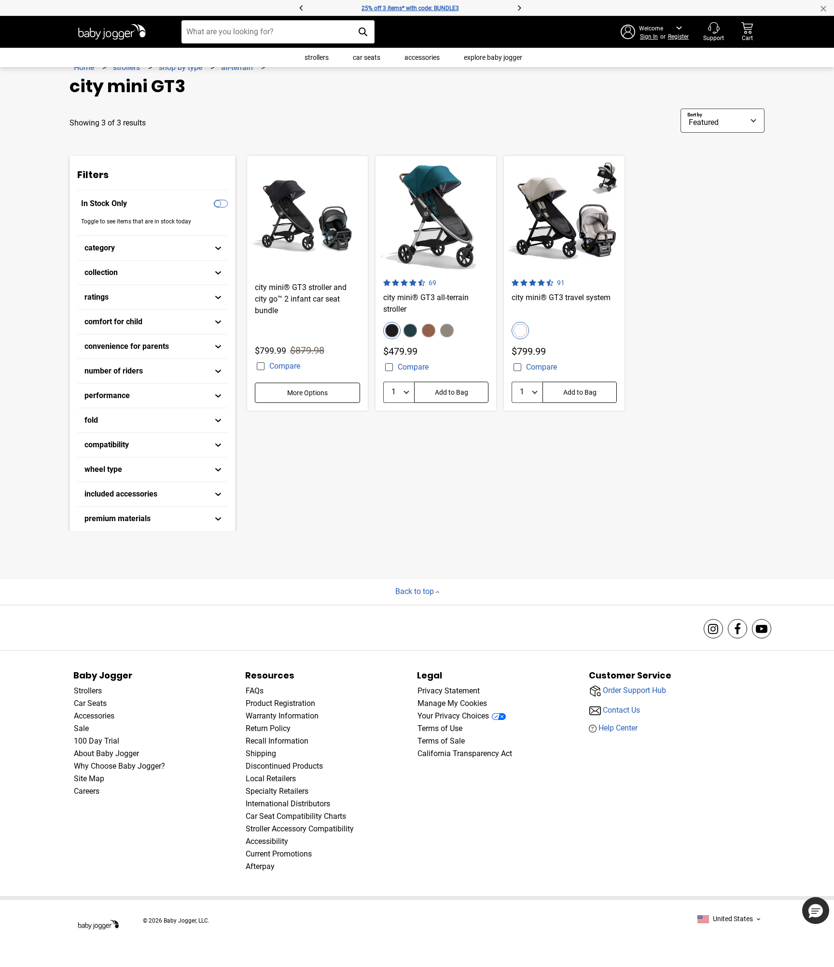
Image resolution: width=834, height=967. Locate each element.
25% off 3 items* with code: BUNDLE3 (410, 8)
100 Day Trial (96, 741)
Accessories (94, 715)
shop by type (181, 67)
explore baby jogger (493, 57)
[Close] (827, 7)
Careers (86, 791)
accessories (422, 57)
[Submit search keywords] (363, 31)
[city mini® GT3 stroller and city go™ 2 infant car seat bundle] (307, 283)
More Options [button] (307, 393)
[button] (184, 7)
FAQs (255, 690)
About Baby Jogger (106, 753)
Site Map (89, 778)
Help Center (618, 727)
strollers (317, 57)
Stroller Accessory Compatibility (300, 828)
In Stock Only (104, 203)
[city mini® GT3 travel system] (564, 283)
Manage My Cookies (452, 703)
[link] (153, 248)
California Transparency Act (464, 753)
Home (85, 67)
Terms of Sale (441, 741)
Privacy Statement (448, 690)
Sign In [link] (649, 36)
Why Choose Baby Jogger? (119, 766)
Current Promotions (279, 853)
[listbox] (729, 919)
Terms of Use (439, 728)
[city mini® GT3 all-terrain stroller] (435, 283)
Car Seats (90, 703)
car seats (366, 57)
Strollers (88, 690)
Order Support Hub (634, 690)
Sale (81, 728)
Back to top (415, 591)
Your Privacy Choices (453, 715)
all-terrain (238, 67)
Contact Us (621, 710)
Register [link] (678, 36)
